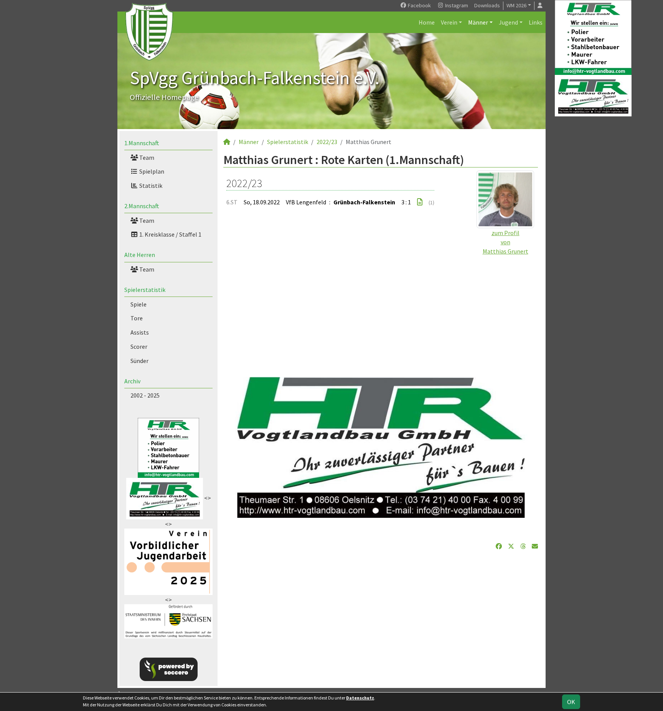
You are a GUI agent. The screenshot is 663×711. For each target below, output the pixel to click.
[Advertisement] (380, 309)
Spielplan (151, 171)
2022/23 (327, 142)
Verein (449, 22)
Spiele (138, 304)
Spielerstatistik (144, 289)
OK (571, 702)
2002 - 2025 (145, 395)
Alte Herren (139, 255)
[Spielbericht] (419, 202)
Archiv (132, 381)
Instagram (456, 5)
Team (146, 157)
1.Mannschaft (141, 143)
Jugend (508, 22)
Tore (136, 318)
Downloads (487, 5)
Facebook (419, 5)
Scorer (138, 346)
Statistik (150, 185)
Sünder (139, 361)
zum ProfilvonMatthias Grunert (505, 242)
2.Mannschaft (141, 206)
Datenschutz (360, 698)
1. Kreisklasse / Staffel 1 (169, 234)
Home (427, 22)
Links (536, 22)
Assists (139, 332)
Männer (478, 22)
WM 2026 (516, 5)
